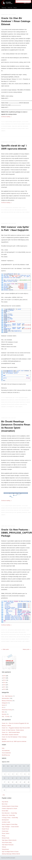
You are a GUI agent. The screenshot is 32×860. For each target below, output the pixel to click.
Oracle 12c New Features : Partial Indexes (13, 730)
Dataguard (4, 703)
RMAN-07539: (14, 126)
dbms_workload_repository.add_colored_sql (11, 212)
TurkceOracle (5, 849)
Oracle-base (5, 831)
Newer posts (27, 649)
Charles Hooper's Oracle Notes (10, 806)
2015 (5, 678)
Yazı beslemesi (6, 750)
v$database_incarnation (21, 512)
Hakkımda (10, 7)
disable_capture (20, 634)
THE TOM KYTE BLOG (7, 845)
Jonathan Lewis (6, 822)
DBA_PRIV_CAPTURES (5, 632)
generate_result (12, 636)
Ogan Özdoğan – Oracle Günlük (10, 826)
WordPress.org (6, 755)
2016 (5, 675)
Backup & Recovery (17, 121)
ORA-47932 (19, 636)
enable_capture (4, 636)
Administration (9, 121)
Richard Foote (5, 838)
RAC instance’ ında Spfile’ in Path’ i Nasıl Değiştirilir (15, 228)
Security (4, 714)
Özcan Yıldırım (5, 833)
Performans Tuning (17, 207)
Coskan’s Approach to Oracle (9, 808)
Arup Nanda (5, 801)
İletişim (15, 7)
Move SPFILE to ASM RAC (25, 402)
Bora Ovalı (4, 804)
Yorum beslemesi (6, 753)
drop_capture (27, 634)
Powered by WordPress (6, 857)
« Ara (3, 795)
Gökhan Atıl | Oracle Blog (8, 815)
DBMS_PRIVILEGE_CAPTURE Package (8, 634)
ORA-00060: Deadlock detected (10, 734)
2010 (5, 689)
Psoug (3, 835)
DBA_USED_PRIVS (22, 632)
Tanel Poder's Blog (7, 842)
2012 (5, 684)
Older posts (5, 649)
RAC (13, 397)
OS (3, 707)
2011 (5, 687)
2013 (5, 682)
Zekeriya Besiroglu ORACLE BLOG (11, 854)
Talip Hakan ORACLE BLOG (9, 840)
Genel (3, 705)
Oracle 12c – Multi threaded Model (11, 732)
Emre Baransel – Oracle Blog (9, 813)
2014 (5, 680)
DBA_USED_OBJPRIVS (14, 632)
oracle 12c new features (15, 641)
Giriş (3, 748)
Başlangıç (4, 7)
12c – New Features (7, 696)
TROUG (4, 847)
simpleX (13, 857)
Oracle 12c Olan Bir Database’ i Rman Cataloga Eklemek (15, 21)
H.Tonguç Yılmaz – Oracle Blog (10, 817)
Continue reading (6, 116)
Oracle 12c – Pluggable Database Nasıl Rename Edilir (16, 728)
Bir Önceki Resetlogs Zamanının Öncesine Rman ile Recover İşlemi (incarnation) (15, 426)
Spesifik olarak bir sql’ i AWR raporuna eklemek (14, 147)
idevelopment (5, 820)
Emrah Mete (5, 810)
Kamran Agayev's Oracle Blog (9, 824)
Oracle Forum (5, 829)
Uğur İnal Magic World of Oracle (10, 851)
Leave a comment (26, 212)
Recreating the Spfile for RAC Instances (10, 404)
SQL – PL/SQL (6, 716)
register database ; (7, 126)
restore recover (9, 510)
